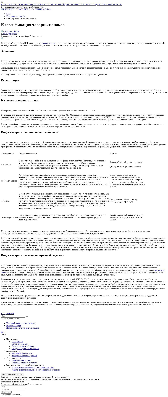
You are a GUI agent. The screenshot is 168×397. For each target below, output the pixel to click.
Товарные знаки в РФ (21, 360)
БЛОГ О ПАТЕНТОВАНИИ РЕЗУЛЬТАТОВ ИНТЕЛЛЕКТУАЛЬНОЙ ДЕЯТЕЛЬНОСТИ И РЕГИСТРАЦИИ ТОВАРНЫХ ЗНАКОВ (61, 4)
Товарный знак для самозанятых (20, 323)
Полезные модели (20, 344)
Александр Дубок (9, 34)
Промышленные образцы (23, 346)
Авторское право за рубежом (24, 356)
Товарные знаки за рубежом (24, 363)
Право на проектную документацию (22, 328)
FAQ (3, 332)
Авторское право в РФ (22, 353)
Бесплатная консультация (12, 375)
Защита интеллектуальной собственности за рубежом (36, 370)
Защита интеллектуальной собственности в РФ (33, 367)
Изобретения (17, 341)
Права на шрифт (13, 325)
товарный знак (48, 43)
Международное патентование (25, 348)
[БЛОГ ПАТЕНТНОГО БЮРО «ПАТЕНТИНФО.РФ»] (26, 9)
